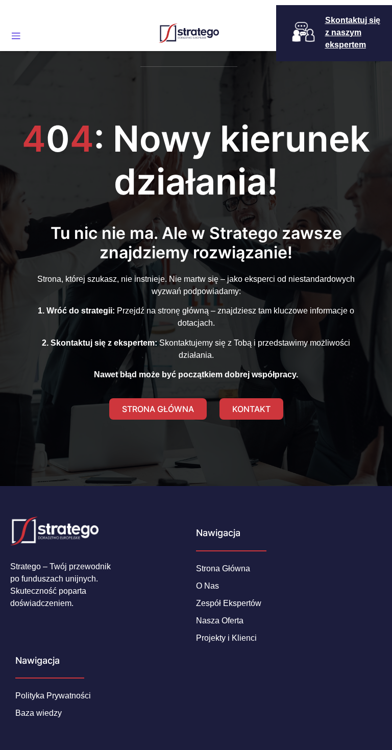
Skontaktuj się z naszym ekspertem (352, 32)
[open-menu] (15, 36)
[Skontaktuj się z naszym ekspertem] (303, 32)
